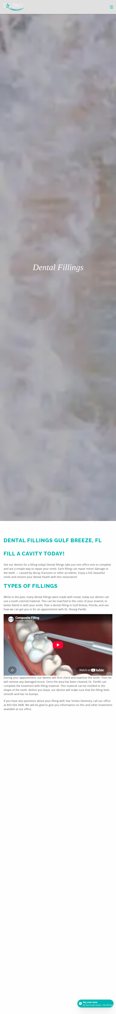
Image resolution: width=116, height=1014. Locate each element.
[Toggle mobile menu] (111, 7)
